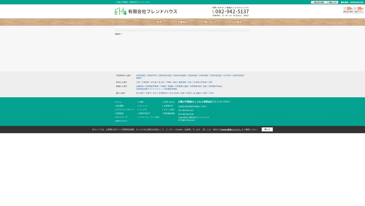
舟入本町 (140, 93)
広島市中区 (152, 75)
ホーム (119, 102)
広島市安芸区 (238, 75)
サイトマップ (121, 117)
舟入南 (154, 82)
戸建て (142, 102)
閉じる (267, 129)
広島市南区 (192, 75)
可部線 (163, 86)
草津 (205, 93)
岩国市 (139, 78)
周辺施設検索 (169, 113)
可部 (210, 82)
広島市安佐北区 (164, 75)
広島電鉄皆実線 (170, 89)
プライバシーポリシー (125, 109)
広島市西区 (140, 75)
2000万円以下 (144, 113)
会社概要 (120, 106)
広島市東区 (203, 75)
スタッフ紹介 (169, 109)
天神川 (148, 93)
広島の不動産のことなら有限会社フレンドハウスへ (204, 101)
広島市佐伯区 (215, 75)
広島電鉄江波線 (181, 86)
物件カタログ (121, 121)
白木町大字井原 (200, 82)
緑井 (175, 82)
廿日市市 (227, 75)
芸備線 (170, 86)
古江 (155, 93)
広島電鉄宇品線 (214, 86)
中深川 (189, 93)
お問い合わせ (169, 102)
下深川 (211, 93)
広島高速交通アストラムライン (149, 89)
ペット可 (142, 109)
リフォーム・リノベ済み (149, 117)
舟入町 (161, 82)
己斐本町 (145, 82)
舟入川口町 (174, 93)
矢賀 (182, 93)
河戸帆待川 (163, 93)
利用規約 (120, 113)
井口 (190, 82)
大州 (138, 82)
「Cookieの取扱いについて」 (230, 130)
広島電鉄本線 (195, 86)
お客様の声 (168, 106)
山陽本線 (140, 86)
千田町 (168, 82)
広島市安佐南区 (179, 75)
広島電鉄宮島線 (151, 86)
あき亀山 (197, 93)
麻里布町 (182, 82)
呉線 (205, 86)
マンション (143, 106)
